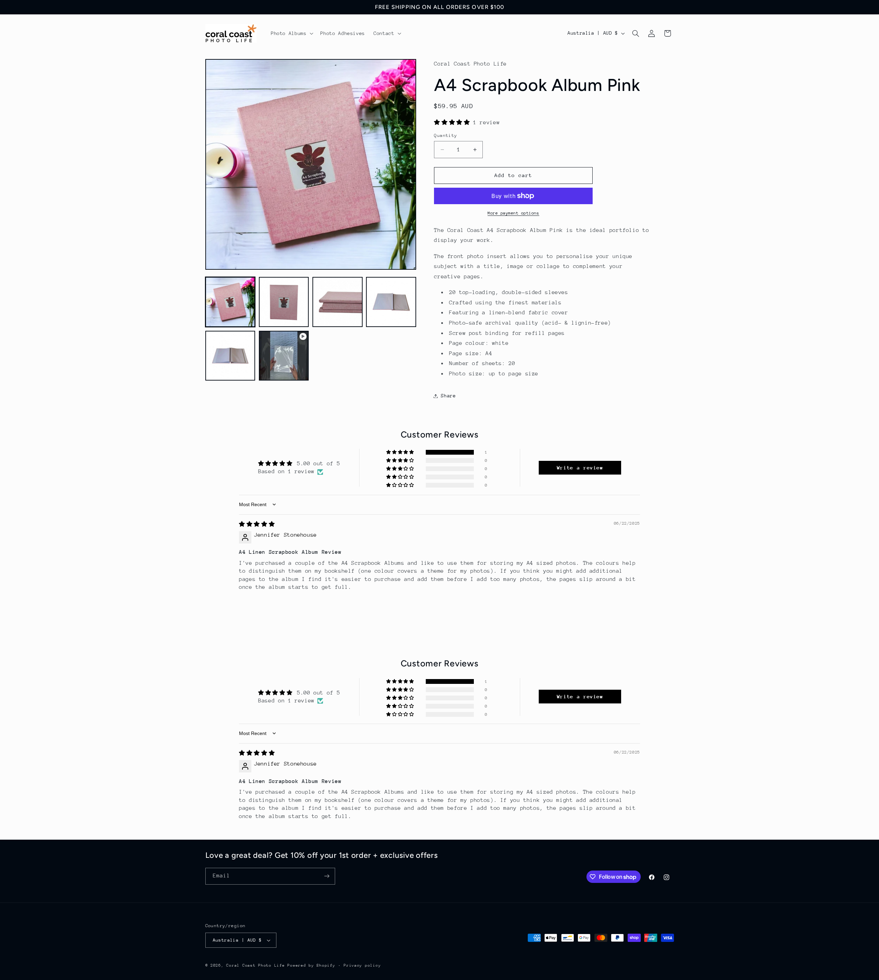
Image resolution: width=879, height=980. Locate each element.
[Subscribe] (326, 875)
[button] (291, 33)
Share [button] (448, 395)
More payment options (513, 213)
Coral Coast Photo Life (255, 965)
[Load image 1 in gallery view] (230, 302)
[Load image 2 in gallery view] (284, 302)
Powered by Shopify (311, 965)
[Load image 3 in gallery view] (337, 302)
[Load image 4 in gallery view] (391, 302)
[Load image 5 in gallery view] (230, 356)
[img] (257, 524)
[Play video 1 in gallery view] (284, 356)
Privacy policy (362, 965)
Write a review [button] (580, 467)
